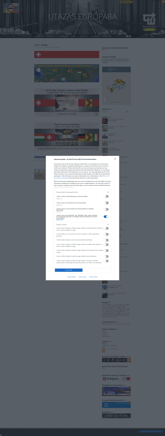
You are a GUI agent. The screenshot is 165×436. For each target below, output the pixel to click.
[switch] (106, 196)
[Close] (115, 159)
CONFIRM (68, 270)
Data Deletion (72, 277)
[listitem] (82, 192)
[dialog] (82, 218)
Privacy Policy (93, 277)
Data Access (82, 277)
